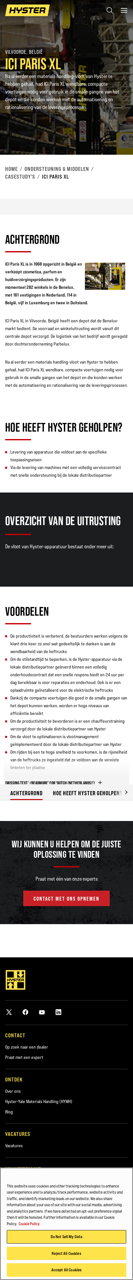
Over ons (13, 1091)
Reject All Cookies (66, 1253)
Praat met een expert (24, 1057)
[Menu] (124, 10)
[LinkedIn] (58, 1012)
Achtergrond (26, 793)
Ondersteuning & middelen (57, 169)
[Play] (113, 134)
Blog (9, 1111)
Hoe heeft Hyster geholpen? (87, 793)
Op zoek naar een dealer (26, 1047)
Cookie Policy (29, 1223)
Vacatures (14, 1145)
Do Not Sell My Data (66, 1236)
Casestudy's (20, 176)
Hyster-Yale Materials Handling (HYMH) (38, 1101)
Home (11, 169)
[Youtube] (42, 1012)
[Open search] (110, 10)
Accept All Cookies (66, 1269)
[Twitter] (9, 1012)
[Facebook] (25, 1012)
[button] (121, 792)
